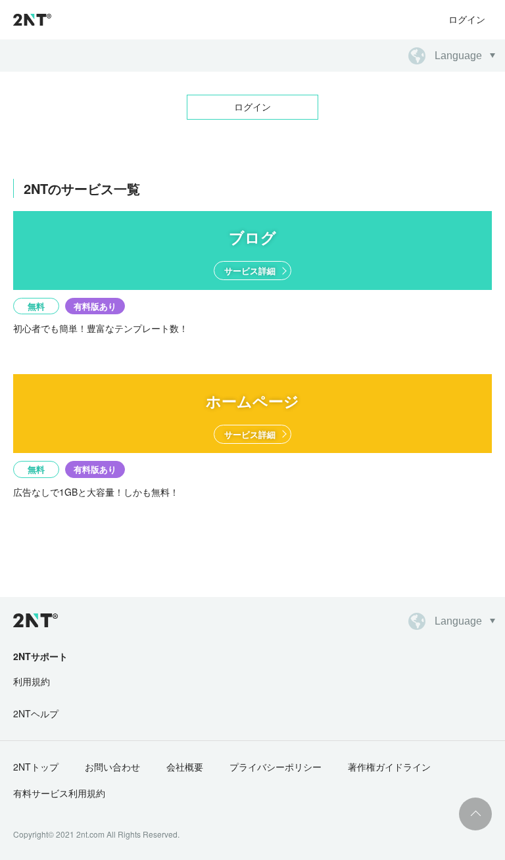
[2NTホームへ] (35, 620)
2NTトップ (36, 766)
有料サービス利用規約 (59, 793)
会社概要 (184, 766)
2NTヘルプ (36, 713)
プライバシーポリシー (275, 766)
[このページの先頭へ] (475, 814)
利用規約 (31, 681)
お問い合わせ (112, 766)
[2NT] (32, 20)
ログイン (466, 19)
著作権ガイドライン (389, 766)
